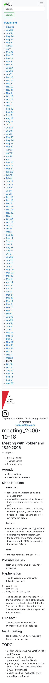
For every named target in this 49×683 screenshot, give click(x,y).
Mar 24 (9, 52)
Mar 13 (9, 301)
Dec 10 (9, 80)
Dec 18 (9, 197)
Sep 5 (9, 380)
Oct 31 (9, 354)
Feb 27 (9, 307)
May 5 (9, 42)
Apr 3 (9, 291)
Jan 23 (9, 320)
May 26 (10, 36)
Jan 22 (9, 184)
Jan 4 (9, 329)
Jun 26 (9, 257)
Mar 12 (9, 165)
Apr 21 (9, 45)
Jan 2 (9, 194)
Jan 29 (9, 181)
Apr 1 (8, 49)
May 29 (10, 269)
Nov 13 (9, 212)
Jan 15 (9, 187)
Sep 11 (9, 241)
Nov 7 (9, 351)
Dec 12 (9, 335)
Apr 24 (9, 282)
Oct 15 (9, 225)
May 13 (9, 143)
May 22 (10, 272)
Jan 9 (9, 326)
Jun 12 (9, 263)
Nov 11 (9, 90)
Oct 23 (9, 222)
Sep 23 (9, 112)
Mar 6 (9, 304)
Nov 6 (9, 216)
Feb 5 (9, 178)
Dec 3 (9, 83)
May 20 (10, 140)
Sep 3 (9, 115)
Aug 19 (9, 118)
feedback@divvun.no (25, 425)
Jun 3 (9, 134)
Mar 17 (9, 55)
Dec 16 (9, 77)
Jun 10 (9, 131)
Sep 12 (9, 376)
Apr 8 (9, 156)
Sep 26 (9, 370)
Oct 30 (9, 219)
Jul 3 (8, 253)
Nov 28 (9, 206)
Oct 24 (9, 357)
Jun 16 (9, 33)
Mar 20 (9, 298)
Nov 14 (9, 348)
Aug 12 (9, 121)
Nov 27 (9, 86)
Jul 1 (8, 124)
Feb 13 (9, 310)
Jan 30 (9, 316)
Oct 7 (8, 105)
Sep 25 (9, 235)
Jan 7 (8, 74)
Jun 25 (9, 127)
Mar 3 (9, 61)
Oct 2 (9, 231)
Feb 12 (9, 175)
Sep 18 (9, 238)
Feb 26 (9, 171)
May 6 (9, 146)
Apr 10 (9, 288)
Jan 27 (9, 67)
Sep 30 (9, 108)
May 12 (9, 39)
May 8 (9, 279)
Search (9, 15)
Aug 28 (9, 247)
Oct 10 (9, 364)
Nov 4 (9, 93)
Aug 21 (9, 250)
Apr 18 (9, 285)
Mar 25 (9, 162)
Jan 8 (9, 190)
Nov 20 (9, 209)
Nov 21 (9, 345)
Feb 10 (9, 64)
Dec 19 (9, 332)
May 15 (9, 276)
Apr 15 (9, 153)
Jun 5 (9, 266)
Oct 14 (9, 102)
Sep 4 (9, 244)
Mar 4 (9, 168)
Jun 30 (9, 30)
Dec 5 (9, 339)
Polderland (10, 22)
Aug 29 (9, 383)
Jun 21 (9, 260)
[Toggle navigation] (41, 3)
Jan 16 (9, 323)
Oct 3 (9, 367)
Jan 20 (9, 71)
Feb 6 (9, 313)
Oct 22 (9, 99)
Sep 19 (9, 373)
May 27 (9, 137)
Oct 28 (9, 96)
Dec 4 (9, 203)
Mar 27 (9, 294)
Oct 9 (9, 228)
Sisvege (10, 26)
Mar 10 (9, 58)
